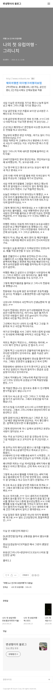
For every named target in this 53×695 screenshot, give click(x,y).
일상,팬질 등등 (12, 648)
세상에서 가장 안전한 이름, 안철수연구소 (19, 684)
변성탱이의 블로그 (12, 3)
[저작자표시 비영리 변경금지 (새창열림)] (35, 575)
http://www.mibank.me (18, 78)
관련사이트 (7, 679)
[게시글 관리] (15, 575)
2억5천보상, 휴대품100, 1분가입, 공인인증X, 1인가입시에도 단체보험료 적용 (26, 88)
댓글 (4, 631)
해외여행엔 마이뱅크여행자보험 (24, 83)
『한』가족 (7, 689)
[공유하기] (12, 575)
